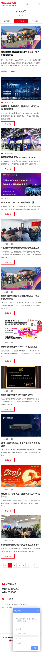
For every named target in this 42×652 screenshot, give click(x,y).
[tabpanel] (21, 50)
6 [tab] (23, 69)
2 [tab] (13, 69)
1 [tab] (10, 69)
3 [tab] (15, 69)
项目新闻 (7, 21)
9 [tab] (31, 69)
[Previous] (4, 37)
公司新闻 (21, 21)
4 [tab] (18, 69)
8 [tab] (28, 69)
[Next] (37, 37)
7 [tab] (26, 69)
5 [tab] (20, 69)
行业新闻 (35, 21)
